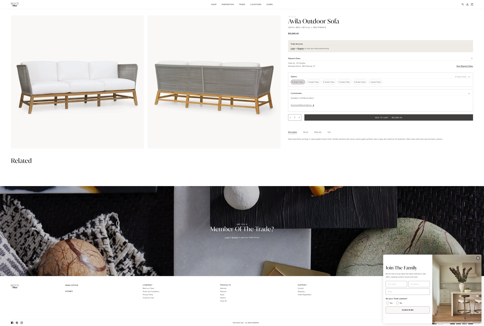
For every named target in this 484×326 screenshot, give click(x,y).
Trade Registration (304, 294)
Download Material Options (301, 105)
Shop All (223, 301)
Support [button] (302, 285)
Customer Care (148, 297)
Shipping (301, 291)
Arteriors (223, 288)
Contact (301, 288)
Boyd (222, 294)
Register (235, 237)
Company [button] (148, 285)
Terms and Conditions (151, 291)
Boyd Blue (236, 323)
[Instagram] (22, 323)
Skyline (223, 297)
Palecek (292, 16)
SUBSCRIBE (408, 310)
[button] (214, 4)
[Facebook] (12, 323)
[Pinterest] (17, 323)
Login (227, 237)
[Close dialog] (478, 258)
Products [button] (225, 285)
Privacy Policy (148, 294)
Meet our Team (148, 288)
